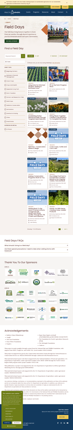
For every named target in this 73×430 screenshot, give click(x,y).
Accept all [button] (7, 422)
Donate (65, 7)
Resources (45, 12)
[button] (15, 67)
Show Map (64, 56)
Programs (36, 12)
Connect (60, 12)
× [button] (21, 392)
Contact (46, 7)
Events (28, 12)
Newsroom (25, 425)
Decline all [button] (17, 422)
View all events (56, 63)
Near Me (54, 56)
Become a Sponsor (11, 41)
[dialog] (12, 410)
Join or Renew (55, 7)
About (53, 12)
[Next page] (66, 229)
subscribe (62, 417)
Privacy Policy (5, 405)
